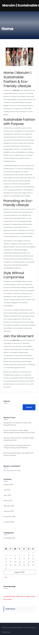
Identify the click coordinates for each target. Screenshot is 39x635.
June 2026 (7, 495)
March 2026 (8, 500)
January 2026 (9, 511)
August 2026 (8, 484)
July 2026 (7, 490)
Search (7, 401)
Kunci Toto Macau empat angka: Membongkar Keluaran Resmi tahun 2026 (19, 431)
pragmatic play (9, 596)
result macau (10, 609)
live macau (8, 599)
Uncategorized (9, 538)
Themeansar (6, 632)
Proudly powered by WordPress (12, 628)
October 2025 (9, 522)
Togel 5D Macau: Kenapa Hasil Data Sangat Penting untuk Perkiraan (17, 446)
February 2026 (9, 506)
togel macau (20, 596)
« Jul (5, 577)
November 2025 (10, 516)
